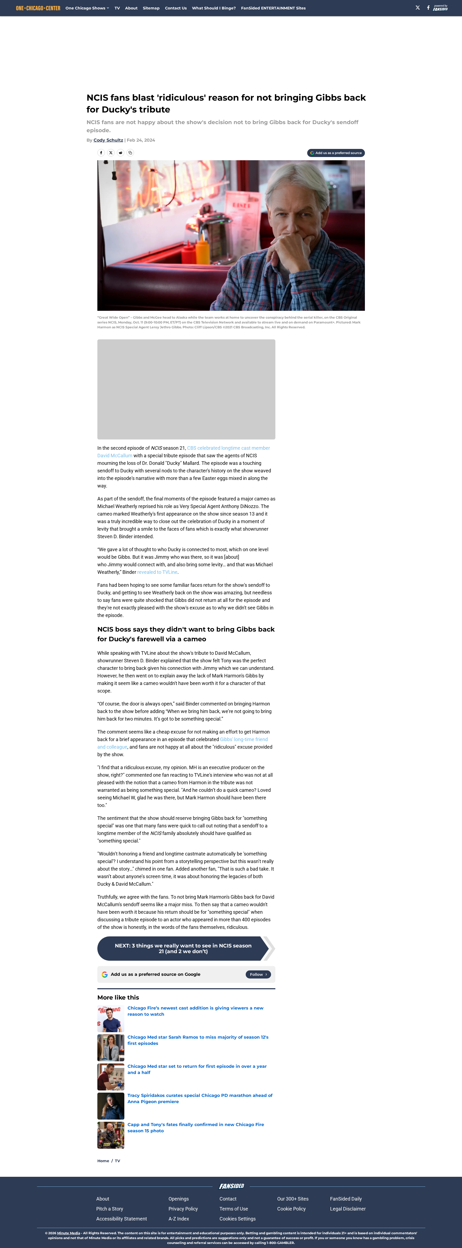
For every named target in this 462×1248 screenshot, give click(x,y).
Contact (228, 1199)
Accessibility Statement (121, 1219)
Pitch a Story (109, 1209)
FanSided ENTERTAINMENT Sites (273, 8)
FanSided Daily (346, 1199)
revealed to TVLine (157, 572)
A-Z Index (179, 1219)
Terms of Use (234, 1209)
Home (103, 1160)
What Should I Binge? (214, 8)
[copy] (130, 152)
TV (117, 8)
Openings (179, 1199)
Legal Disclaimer (348, 1209)
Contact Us (176, 8)
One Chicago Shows (85, 8)
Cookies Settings (238, 1219)
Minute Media (68, 1233)
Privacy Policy (183, 1209)
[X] (418, 7)
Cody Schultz (108, 140)
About (131, 8)
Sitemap (151, 8)
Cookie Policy (291, 1209)
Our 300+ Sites (293, 1199)
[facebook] (428, 7)
